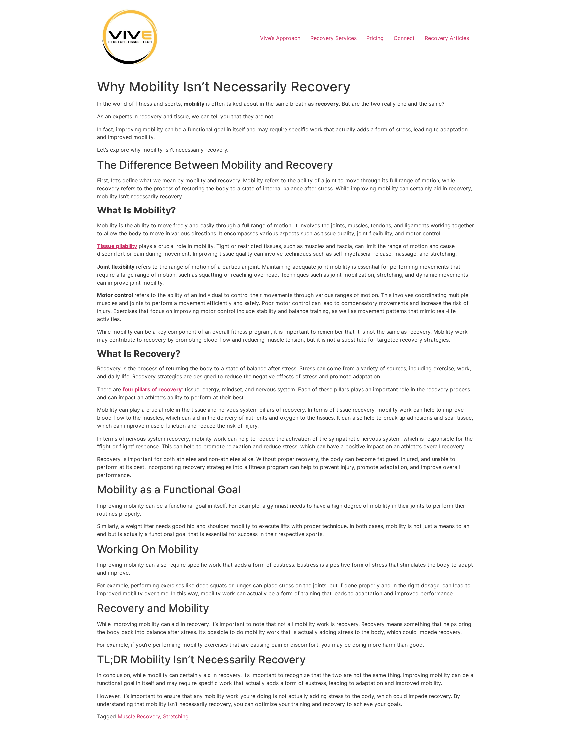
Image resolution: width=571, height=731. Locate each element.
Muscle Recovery (139, 716)
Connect (404, 38)
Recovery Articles (447, 38)
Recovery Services (333, 38)
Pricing (375, 38)
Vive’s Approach (280, 38)
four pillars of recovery (152, 389)
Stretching (176, 716)
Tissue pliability (117, 246)
